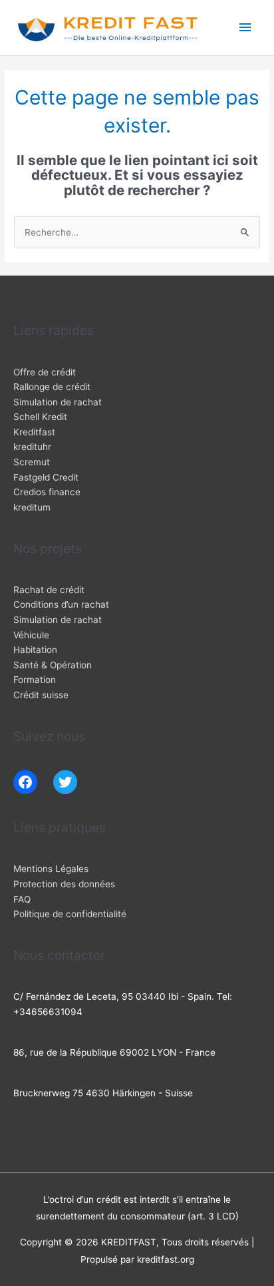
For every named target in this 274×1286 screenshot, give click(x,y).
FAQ (22, 899)
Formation (34, 679)
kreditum (32, 507)
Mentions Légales (50, 868)
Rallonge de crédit (51, 386)
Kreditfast (34, 432)
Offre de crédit (44, 372)
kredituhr (32, 446)
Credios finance (46, 492)
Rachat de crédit (48, 589)
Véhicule (31, 635)
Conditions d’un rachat (61, 604)
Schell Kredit (40, 416)
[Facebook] (25, 782)
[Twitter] (65, 782)
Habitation (35, 649)
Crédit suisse (40, 695)
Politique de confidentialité (69, 914)
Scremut (31, 462)
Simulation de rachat (57, 402)
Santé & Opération (52, 665)
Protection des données (64, 884)
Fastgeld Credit (45, 477)
